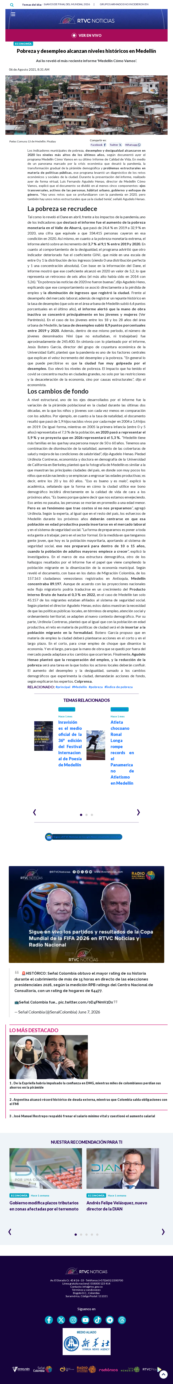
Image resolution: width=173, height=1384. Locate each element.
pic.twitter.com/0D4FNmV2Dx (85, 1002)
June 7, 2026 (89, 1011)
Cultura (67, 709)
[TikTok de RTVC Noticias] (97, 1320)
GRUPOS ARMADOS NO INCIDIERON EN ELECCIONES (132, 4)
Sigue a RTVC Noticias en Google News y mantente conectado (88, 836)
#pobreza (96, 687)
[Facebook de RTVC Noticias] (49, 1320)
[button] (81, 815)
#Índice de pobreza (119, 687)
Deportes (119, 709)
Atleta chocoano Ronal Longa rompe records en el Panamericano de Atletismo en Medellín (122, 753)
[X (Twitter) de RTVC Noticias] (61, 1320)
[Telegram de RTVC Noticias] (110, 1320)
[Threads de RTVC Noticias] (122, 1320)
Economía (23, 43)
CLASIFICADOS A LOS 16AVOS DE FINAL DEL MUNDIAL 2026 (53, 4)
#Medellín (79, 687)
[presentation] (34, 810)
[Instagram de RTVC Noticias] (73, 1320)
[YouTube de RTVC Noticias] (85, 1320)
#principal (63, 687)
